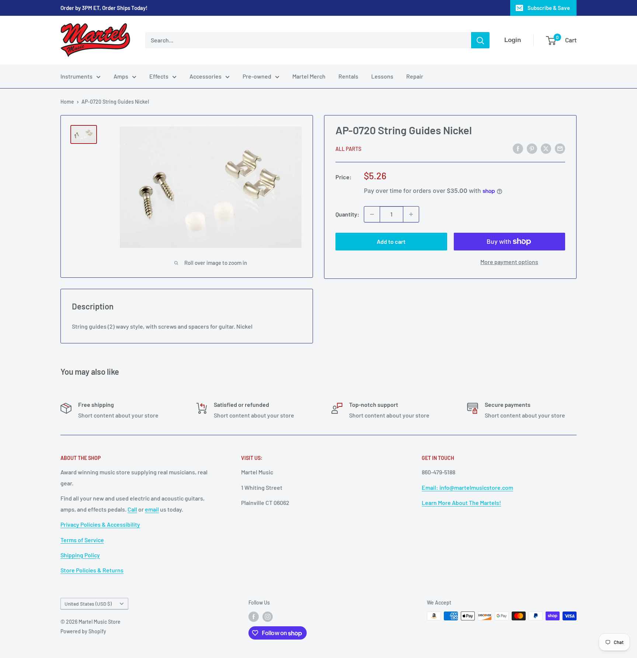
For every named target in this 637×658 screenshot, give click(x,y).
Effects (158, 76)
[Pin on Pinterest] (532, 148)
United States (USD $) (88, 603)
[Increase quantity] (411, 214)
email (152, 509)
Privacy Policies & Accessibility (100, 524)
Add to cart (391, 241)
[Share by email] (560, 148)
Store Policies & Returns (91, 570)
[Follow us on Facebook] (253, 617)
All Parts (348, 149)
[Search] (480, 40)
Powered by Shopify (83, 631)
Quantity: (347, 214)
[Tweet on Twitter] (546, 148)
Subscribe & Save (549, 7)
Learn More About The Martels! (461, 502)
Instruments (76, 76)
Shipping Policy (80, 554)
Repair (414, 76)
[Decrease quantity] (372, 214)
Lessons (382, 76)
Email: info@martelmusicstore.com (467, 487)
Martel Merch (309, 76)
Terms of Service (82, 539)
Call (132, 509)
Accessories (205, 76)
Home (67, 101)
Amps (121, 76)
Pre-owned (257, 76)
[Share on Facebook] (518, 148)
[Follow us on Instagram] (267, 617)
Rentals (348, 76)
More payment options (509, 261)
